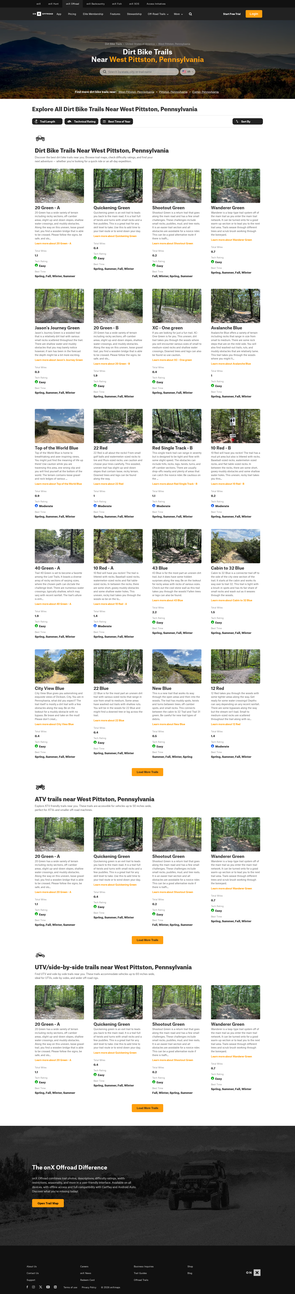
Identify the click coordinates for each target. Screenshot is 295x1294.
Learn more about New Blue (177, 705)
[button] (47, 121)
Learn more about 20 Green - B (118, 344)
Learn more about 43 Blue (177, 584)
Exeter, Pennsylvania (205, 91)
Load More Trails (147, 772)
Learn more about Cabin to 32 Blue (235, 584)
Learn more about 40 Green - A (59, 584)
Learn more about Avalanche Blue (235, 344)
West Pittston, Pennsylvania (136, 91)
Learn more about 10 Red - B (235, 464)
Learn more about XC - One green (177, 344)
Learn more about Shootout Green (177, 224)
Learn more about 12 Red (235, 705)
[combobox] (142, 71)
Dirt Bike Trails (113, 43)
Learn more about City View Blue (59, 705)
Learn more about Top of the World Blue (59, 464)
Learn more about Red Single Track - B (177, 464)
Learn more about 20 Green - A (59, 224)
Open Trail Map (48, 1203)
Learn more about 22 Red (118, 464)
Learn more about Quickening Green (118, 224)
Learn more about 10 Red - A (118, 584)
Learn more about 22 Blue (118, 705)
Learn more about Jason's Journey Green (59, 344)
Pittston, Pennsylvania (173, 91)
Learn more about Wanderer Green (235, 224)
